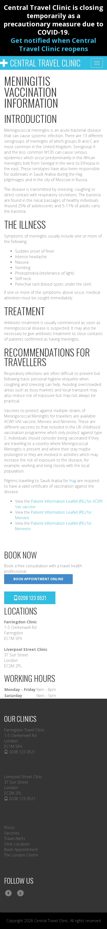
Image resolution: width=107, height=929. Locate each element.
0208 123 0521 (32, 597)
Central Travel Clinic (44, 63)
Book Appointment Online (38, 579)
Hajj (72, 480)
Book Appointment (21, 849)
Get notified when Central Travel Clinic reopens (53, 44)
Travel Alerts (14, 838)
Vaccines (11, 833)
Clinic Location (17, 844)
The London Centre (21, 855)
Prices (9, 827)
